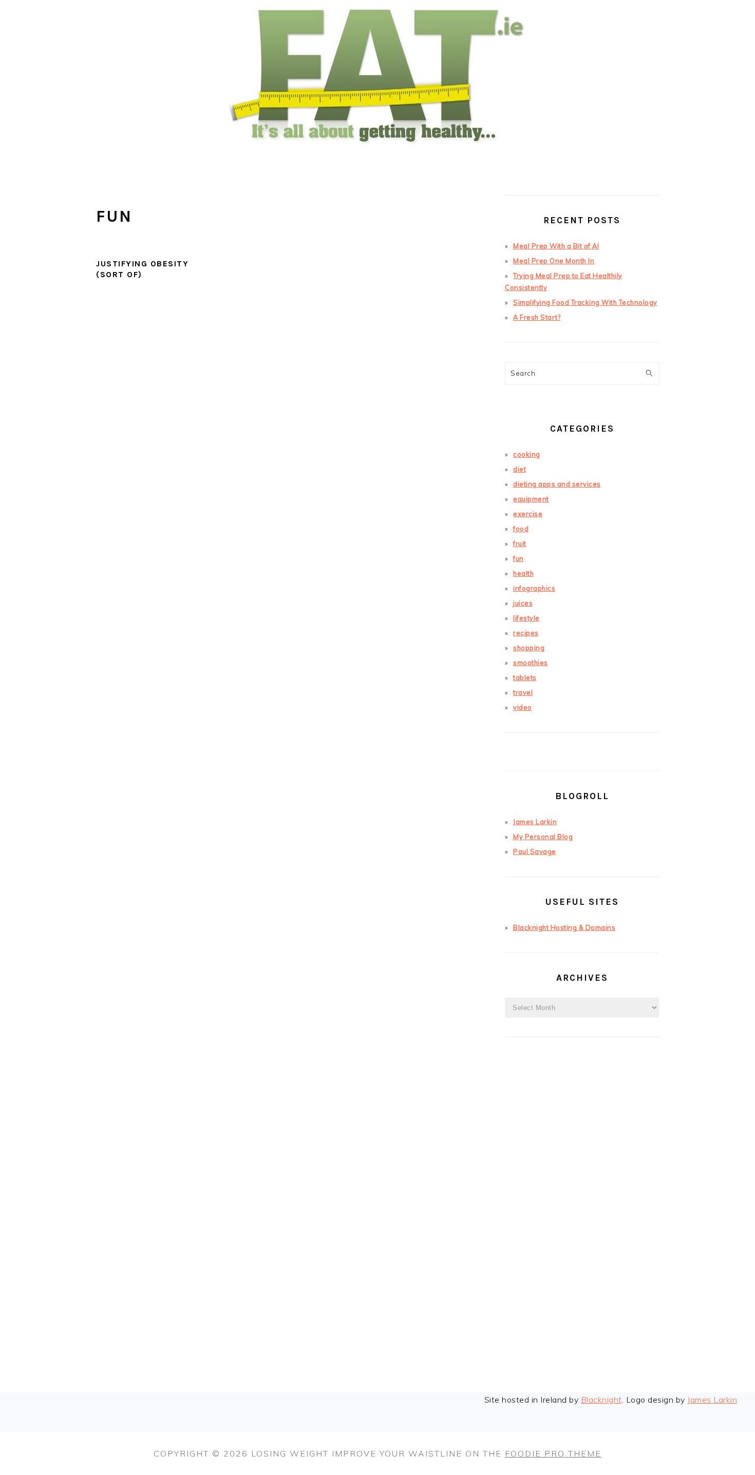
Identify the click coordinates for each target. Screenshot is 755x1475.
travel (523, 692)
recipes (526, 633)
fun (518, 558)
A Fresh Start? (536, 317)
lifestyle (526, 618)
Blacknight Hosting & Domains (564, 927)
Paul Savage (534, 851)
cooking (526, 454)
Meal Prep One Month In (553, 261)
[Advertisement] (582, 1231)
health (523, 573)
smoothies (530, 662)
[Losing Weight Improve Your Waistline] (377, 161)
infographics (534, 588)
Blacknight (601, 1399)
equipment (531, 499)
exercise (527, 514)
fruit (519, 543)
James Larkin (535, 822)
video (522, 707)
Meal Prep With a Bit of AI (556, 246)
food (520, 529)
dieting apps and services (557, 484)
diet (519, 469)
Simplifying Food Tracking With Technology (585, 302)
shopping (528, 648)
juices (523, 603)
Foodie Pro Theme (553, 1453)
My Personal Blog (543, 836)
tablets (525, 677)
